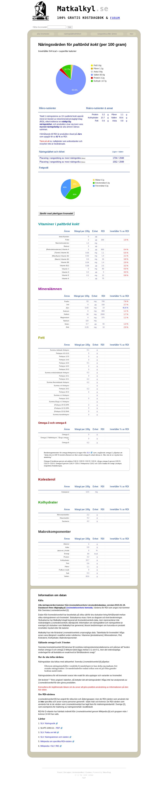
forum (115, 17)
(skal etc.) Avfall (63, 550)
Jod (67, 304)
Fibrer (67, 566)
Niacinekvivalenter (62, 243)
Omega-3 (65, 434)
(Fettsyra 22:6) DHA (61, 411)
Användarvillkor (78, 772)
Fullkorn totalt (64, 570)
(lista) (83, 158)
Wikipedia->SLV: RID (49, 746)
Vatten (66, 576)
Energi (66, 554)
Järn (67, 308)
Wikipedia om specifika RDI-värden (56, 741)
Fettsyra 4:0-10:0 (62, 353)
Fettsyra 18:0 (64, 366)
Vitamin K (65, 278)
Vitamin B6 (65, 262)
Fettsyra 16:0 (64, 363)
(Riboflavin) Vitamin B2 (60, 256)
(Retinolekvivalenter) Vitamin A (57, 249)
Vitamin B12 (64, 265)
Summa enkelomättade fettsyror (57, 373)
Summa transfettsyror (61, 414)
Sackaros (65, 521)
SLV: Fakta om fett (48, 732)
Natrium (66, 321)
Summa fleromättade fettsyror (58, 382)
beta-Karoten (64, 236)
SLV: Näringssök (47, 723)
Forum (59, 772)
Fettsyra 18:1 (64, 379)
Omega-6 (65, 442)
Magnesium (64, 317)
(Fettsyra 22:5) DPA (61, 408)
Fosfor (66, 301)
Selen (67, 324)
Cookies (88, 772)
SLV (88, 453)
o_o (84, 777)
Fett (67, 563)
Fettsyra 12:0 (64, 356)
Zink (67, 327)
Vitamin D (65, 272)
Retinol (66, 246)
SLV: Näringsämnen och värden (54, 737)
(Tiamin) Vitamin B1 (61, 253)
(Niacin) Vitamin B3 (62, 259)
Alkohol (66, 544)
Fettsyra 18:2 (64, 389)
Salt (67, 573)
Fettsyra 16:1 (64, 376)
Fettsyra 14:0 (64, 360)
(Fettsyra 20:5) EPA (61, 405)
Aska (67, 547)
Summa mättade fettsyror (59, 350)
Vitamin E (65, 275)
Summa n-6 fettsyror (61, 385)
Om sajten (67, 772)
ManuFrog (107, 772)
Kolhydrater (64, 560)
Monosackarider (63, 515)
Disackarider (64, 518)
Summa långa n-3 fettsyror (59, 401)
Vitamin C (65, 269)
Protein (66, 557)
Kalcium (66, 311)
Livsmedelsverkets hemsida (79, 608)
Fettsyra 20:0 (64, 369)
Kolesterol (65, 492)
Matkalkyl (82, 9)
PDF (58, 728)
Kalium (66, 314)
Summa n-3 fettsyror (61, 395)
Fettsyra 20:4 (64, 392)
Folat (67, 240)
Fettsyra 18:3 (64, 398)
